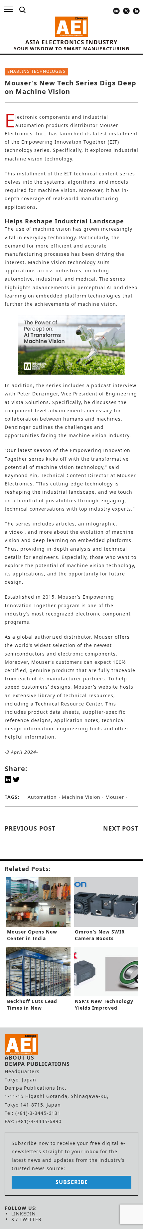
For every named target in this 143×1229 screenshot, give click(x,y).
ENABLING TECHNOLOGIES (36, 71)
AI (109, 287)
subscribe (72, 1182)
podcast (101, 385)
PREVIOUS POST (30, 828)
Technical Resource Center (68, 704)
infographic (101, 524)
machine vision (52, 229)
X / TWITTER (26, 1219)
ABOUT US (19, 1057)
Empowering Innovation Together (63, 142)
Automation (42, 797)
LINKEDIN (23, 1213)
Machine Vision (81, 797)
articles (65, 524)
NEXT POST (120, 828)
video (16, 532)
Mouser (114, 797)
